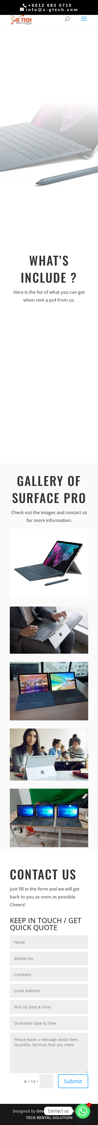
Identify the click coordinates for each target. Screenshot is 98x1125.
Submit (73, 1081)
